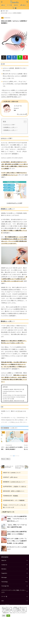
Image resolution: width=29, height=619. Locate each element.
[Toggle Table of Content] (24, 121)
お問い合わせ (23, 5)
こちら (16, 422)
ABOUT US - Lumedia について (11, 472)
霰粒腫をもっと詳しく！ (11, 130)
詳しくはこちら (21, 114)
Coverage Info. (5, 586)
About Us (16, 5)
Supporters (4, 573)
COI (2, 600)
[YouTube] (15, 8)
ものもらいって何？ (9, 124)
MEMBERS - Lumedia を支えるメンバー (14, 482)
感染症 (4, 459)
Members (3, 569)
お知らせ (3, 5)
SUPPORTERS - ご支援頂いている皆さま (14, 486)
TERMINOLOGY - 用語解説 (10, 495)
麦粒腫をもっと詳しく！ (11, 127)
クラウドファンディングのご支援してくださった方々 (13, 591)
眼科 (2, 17)
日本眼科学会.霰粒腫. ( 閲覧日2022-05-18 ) (13, 400)
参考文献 (14, 153)
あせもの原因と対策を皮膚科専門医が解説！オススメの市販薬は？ (17, 533)
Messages (4, 577)
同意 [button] (8, 615)
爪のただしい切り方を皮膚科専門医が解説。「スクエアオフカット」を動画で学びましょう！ (17, 519)
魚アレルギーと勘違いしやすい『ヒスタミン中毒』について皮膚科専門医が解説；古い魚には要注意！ (17, 541)
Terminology (4, 581)
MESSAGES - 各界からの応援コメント (13, 491)
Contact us (4, 564)
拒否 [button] (4, 615)
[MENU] (1, 2)
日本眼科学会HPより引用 (14, 203)
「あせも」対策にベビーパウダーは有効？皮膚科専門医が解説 (17, 526)
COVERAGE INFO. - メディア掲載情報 (13, 500)
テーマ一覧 (9, 5)
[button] (3, 444)
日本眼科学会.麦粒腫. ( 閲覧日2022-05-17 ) (13, 389)
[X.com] (13, 8)
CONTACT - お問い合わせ (10, 477)
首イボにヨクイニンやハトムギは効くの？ (17, 548)
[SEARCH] (27, 2)
